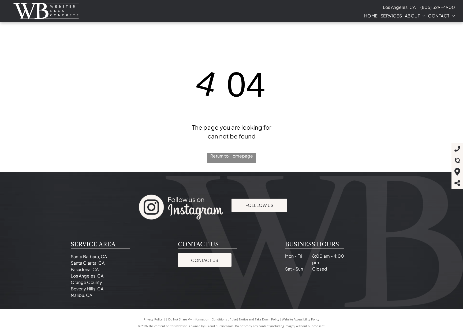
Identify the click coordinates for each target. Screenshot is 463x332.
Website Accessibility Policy (300, 319)
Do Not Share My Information (188, 319)
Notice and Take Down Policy (259, 319)
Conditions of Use (224, 319)
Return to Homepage (231, 156)
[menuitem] (369, 16)
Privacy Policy (153, 319)
